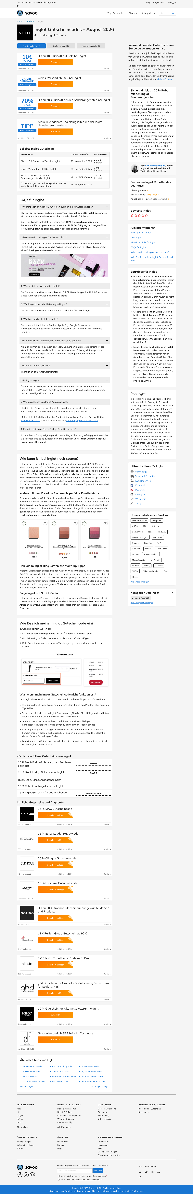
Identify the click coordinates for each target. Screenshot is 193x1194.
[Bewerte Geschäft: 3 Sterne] (139, 215)
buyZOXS (162, 531)
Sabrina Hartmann (155, 165)
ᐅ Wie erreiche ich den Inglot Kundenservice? (44, 401)
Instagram (140, 494)
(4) (31, 46)
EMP (159, 543)
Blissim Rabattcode (32, 1071)
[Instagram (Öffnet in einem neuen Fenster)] (32, 1174)
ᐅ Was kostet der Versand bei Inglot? (40, 286)
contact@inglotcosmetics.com (82, 420)
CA (140, 1176)
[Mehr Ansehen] (172, 592)
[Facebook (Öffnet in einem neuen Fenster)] (20, 1174)
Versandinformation (145, 476)
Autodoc (155, 526)
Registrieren (158, 2)
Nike (19, 1108)
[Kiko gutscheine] (27, 1014)
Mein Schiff (162, 548)
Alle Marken (22, 1127)
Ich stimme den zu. (82, 1179)
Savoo (19, 21)
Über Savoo (62, 1141)
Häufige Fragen (24, 1141)
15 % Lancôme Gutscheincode (58, 883)
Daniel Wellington (140, 537)
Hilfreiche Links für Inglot (143, 242)
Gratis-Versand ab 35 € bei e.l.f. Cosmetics (65, 1033)
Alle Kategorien (64, 1127)
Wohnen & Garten (65, 1119)
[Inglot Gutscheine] (25, 32)
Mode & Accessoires (66, 1108)
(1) (91, 46)
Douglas (148, 543)
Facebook (140, 485)
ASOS (135, 526)
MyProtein (155, 560)
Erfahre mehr (138, 1191)
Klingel (20, 1115)
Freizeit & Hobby (64, 1122)
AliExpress (156, 520)
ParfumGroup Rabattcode (93, 1081)
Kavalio (148, 548)
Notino (20, 1119)
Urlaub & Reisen (64, 1112)
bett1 (150, 531)
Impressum (103, 1145)
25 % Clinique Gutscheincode (57, 858)
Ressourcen (143, 1112)
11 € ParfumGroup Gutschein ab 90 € (62, 933)
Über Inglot (136, 237)
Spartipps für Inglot (141, 232)
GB (146, 1172)
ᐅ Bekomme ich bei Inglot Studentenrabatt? (44, 237)
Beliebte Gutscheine (107, 1108)
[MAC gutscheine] (27, 814)
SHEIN (135, 571)
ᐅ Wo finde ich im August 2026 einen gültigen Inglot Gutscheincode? (57, 206)
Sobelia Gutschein (60, 1071)
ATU (145, 526)
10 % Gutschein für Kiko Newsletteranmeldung (68, 1008)
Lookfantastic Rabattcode (64, 1076)
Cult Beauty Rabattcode (34, 1081)
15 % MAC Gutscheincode (55, 808)
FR (152, 1172)
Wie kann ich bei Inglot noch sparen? (150, 252)
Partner (20, 1148)
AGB (100, 1148)
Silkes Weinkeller (151, 571)
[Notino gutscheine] (27, 913)
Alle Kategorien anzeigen (142, 602)
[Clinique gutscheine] (27, 864)
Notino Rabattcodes (91, 1066)
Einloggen (172, 2)
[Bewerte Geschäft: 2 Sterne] (136, 215)
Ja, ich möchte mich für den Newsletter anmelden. (83, 1176)
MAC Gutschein (30, 1076)
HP (18, 1112)
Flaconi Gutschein (60, 1081)
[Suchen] (173, 13)
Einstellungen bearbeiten (109, 1155)
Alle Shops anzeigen (140, 582)
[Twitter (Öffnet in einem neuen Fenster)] (26, 1174)
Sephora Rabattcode (32, 1066)
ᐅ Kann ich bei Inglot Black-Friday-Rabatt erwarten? (48, 429)
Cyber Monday (104, 1119)
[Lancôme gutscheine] (27, 888)
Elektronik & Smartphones (69, 1115)
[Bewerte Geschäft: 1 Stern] (132, 215)
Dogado (135, 543)
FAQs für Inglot (138, 247)
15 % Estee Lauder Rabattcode (58, 833)
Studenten (102, 1112)
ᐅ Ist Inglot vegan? (30, 380)
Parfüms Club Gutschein (92, 1076)
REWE (20, 1122)
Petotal (135, 565)
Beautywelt (137, 531)
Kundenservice (143, 480)
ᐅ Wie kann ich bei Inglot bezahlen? (39, 319)
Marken (30, 21)
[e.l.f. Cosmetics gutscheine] (27, 1039)
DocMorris (157, 537)
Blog (148, 2)
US (140, 1172)
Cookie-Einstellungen (107, 1151)
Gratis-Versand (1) (61, 46)
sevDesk (159, 565)
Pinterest (140, 490)
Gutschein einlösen (25, 1145)
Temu (166, 571)
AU (158, 1172)
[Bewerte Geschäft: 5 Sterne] (146, 215)
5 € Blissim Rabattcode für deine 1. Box (63, 958)
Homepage (141, 471)
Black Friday (103, 1115)
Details (106, 69)
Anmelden (98, 1171)
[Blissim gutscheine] (27, 963)
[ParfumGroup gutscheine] (27, 939)
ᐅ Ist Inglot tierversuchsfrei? (35, 365)
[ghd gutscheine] (27, 988)
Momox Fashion (151, 554)
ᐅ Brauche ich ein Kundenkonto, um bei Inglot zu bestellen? (51, 340)
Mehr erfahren (164, 79)
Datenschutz (103, 1141)
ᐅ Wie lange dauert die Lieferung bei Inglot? (44, 304)
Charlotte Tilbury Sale (62, 1066)
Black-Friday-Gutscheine (149, 1108)
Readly (147, 565)
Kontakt (60, 1145)
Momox (135, 554)
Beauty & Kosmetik (140, 598)
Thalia (134, 577)
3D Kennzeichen (139, 520)
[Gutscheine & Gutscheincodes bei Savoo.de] (27, 13)
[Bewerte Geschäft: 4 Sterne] (143, 215)
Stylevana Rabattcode (92, 1071)
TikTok (138, 503)
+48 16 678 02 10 (30, 420)
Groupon (136, 548)
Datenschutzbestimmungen (87, 1179)
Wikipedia (140, 499)
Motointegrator (139, 560)
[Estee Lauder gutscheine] (27, 839)
